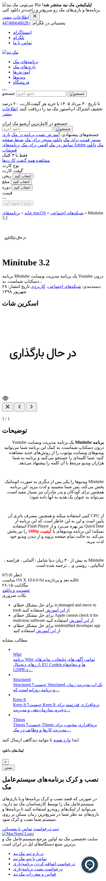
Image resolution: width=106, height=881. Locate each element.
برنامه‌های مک (25, 61)
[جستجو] (77, 94)
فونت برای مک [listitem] (76, 139)
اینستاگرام (22, 32)
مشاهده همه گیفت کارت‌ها (26, 160)
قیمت (7, 193)
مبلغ (6, 181)
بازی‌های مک (24, 67)
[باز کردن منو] (4, 90)
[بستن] (7, 407)
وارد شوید (62, 740)
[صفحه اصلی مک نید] (10, 52)
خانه (28, 213)
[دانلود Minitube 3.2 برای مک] (15, 249)
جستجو (8, 93)
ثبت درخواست (46, 829)
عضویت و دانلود (16, 590)
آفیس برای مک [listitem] (34, 145)
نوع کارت (10, 165)
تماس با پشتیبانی (17, 829)
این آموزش (55, 610)
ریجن (6, 175)
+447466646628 (16, 23)
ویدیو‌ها (19, 77)
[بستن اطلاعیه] (35, 16)
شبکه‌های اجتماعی (66, 213)
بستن (8, 768)
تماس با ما (22, 42)
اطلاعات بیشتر (15, 17)
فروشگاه (21, 82)
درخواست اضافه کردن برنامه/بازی (44, 863)
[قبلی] (19, 407)
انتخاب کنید (23, 176)
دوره (6, 187)
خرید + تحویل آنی (17, 203)
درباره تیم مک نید (28, 853)
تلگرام (18, 37)
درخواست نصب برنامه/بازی (38, 869)
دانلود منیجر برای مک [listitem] (43, 139)
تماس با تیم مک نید (29, 858)
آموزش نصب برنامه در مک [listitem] (35, 134)
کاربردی (38, 286)
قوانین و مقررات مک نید (34, 874)
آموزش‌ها (21, 72)
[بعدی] (31, 407)
